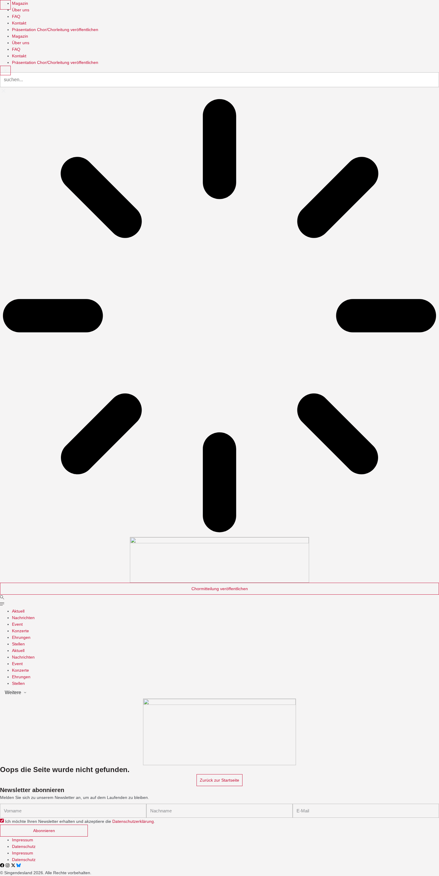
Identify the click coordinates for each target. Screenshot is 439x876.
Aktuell (18, 611)
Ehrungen (21, 637)
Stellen (18, 644)
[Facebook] (2, 865)
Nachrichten (23, 617)
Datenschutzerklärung (133, 821)
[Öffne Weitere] (25, 692)
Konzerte (20, 630)
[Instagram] (7, 865)
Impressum (22, 839)
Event (17, 624)
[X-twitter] (13, 865)
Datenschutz (24, 846)
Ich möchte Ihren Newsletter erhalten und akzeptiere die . (80, 821)
